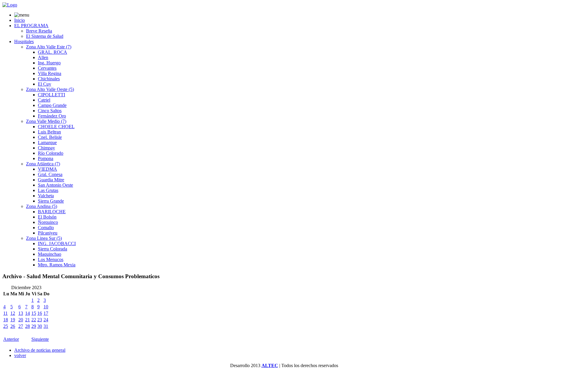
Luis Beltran (49, 131)
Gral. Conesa (50, 174)
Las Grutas (48, 190)
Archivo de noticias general (39, 350)
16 (39, 313)
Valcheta (46, 195)
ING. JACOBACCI (57, 243)
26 (12, 326)
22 (33, 319)
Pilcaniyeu (47, 232)
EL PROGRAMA (31, 25)
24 (45, 319)
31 (45, 326)
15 (33, 313)
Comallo (46, 227)
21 (27, 319)
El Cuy (44, 84)
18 (5, 319)
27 (20, 326)
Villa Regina (49, 73)
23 (39, 319)
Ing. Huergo (49, 62)
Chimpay (46, 147)
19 (12, 319)
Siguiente (40, 339)
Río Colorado (50, 153)
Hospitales (24, 41)
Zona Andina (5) (41, 206)
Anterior (11, 339)
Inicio (19, 20)
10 (45, 306)
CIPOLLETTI (51, 94)
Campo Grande (52, 105)
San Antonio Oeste (55, 185)
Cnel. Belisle (50, 137)
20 (20, 319)
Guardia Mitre (51, 179)
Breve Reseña (39, 30)
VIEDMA (47, 169)
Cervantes (47, 68)
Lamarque (47, 142)
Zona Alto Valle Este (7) (48, 46)
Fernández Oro (52, 115)
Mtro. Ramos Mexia (56, 264)
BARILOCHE (52, 211)
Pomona (45, 158)
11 (5, 313)
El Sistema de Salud (44, 36)
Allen (43, 57)
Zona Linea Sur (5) (44, 238)
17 (45, 313)
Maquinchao (49, 254)
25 (5, 326)
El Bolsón (47, 216)
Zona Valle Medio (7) (46, 121)
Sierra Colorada (52, 248)
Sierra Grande (51, 200)
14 (27, 313)
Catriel (44, 99)
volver (20, 355)
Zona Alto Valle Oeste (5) (50, 89)
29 (33, 326)
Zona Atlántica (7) (43, 163)
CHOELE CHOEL (56, 126)
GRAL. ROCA (52, 52)
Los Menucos (50, 259)
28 (27, 326)
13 (20, 313)
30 (39, 326)
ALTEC (270, 365)
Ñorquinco (48, 222)
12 (12, 313)
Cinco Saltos (50, 110)
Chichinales (49, 78)
